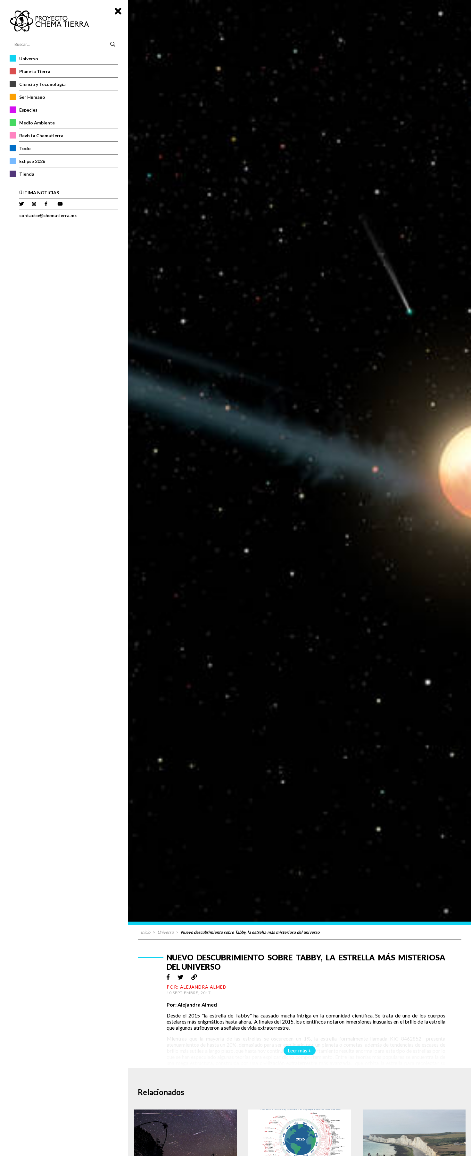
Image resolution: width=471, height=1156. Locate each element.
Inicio (145, 932)
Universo (28, 58)
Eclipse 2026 (32, 161)
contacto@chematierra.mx (48, 215)
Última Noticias (39, 192)
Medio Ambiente (37, 122)
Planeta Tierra (34, 71)
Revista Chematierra (41, 135)
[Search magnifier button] (113, 44)
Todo (25, 148)
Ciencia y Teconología (42, 84)
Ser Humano (32, 97)
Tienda (26, 174)
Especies (28, 110)
